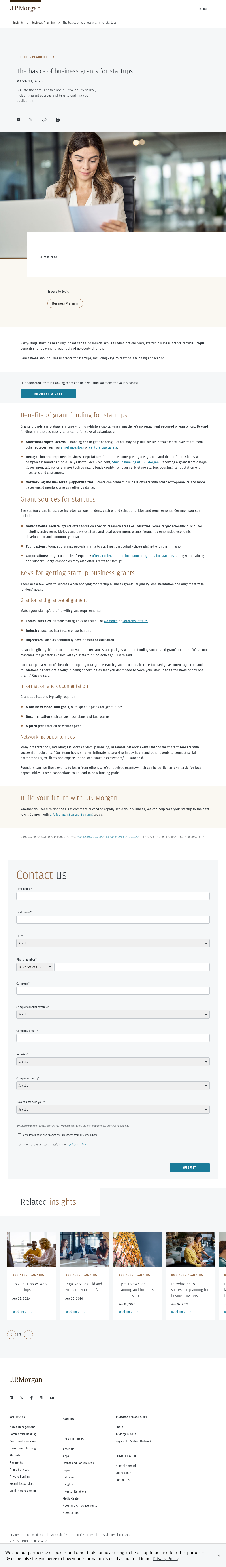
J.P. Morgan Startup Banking (71, 814)
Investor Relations (75, 1491)
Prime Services (19, 1469)
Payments (16, 1462)
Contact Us (123, 1480)
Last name (23, 912)
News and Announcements (80, 1505)
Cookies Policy (84, 1534)
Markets (15, 1455)
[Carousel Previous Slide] (11, 1334)
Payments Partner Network (134, 1441)
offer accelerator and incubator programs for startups (133, 556)
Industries (69, 1477)
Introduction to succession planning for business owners (190, 1290)
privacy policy (77, 1144)
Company (22, 983)
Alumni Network (126, 1466)
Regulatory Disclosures (115, 1534)
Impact (67, 1470)
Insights (68, 1484)
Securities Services (22, 1483)
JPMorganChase (126, 1434)
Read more (19, 1311)
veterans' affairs (135, 621)
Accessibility (59, 1534)
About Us (68, 1449)
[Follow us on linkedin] (11, 1398)
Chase (119, 1427)
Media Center (71, 1498)
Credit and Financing (23, 1441)
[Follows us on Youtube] (52, 1398)
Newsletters (71, 1512)
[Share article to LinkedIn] (19, 120)
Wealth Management (23, 1491)
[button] (219, 1555)
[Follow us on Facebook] (31, 1398)
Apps (66, 1456)
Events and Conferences (78, 1463)
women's (110, 621)
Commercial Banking (23, 1434)
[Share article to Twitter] (31, 120)
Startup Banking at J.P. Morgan (135, 462)
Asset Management (22, 1427)
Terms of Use (35, 1534)
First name (23, 889)
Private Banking (20, 1476)
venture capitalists (103, 447)
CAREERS (69, 1419)
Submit (190, 1167)
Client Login (123, 1473)
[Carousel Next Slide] (28, 1334)
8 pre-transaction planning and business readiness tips (136, 1290)
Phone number (25, 959)
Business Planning (33, 57)
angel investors (72, 447)
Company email (26, 1031)
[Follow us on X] (21, 1398)
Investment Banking (23, 1448)
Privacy (14, 1534)
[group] (20, 1334)
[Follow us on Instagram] (41, 1398)
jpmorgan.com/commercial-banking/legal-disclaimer (108, 837)
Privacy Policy (165, 1558)
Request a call (48, 393)
